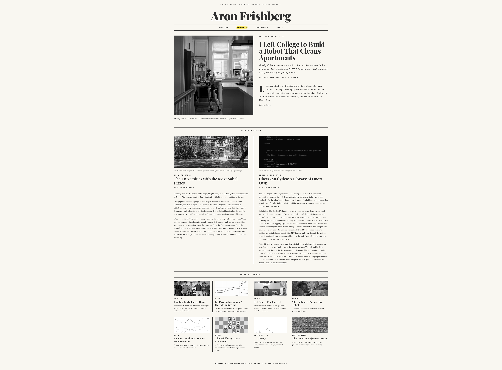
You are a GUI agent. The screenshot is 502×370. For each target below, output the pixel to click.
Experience (262, 28)
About (280, 28)
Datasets (223, 28)
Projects (242, 28)
